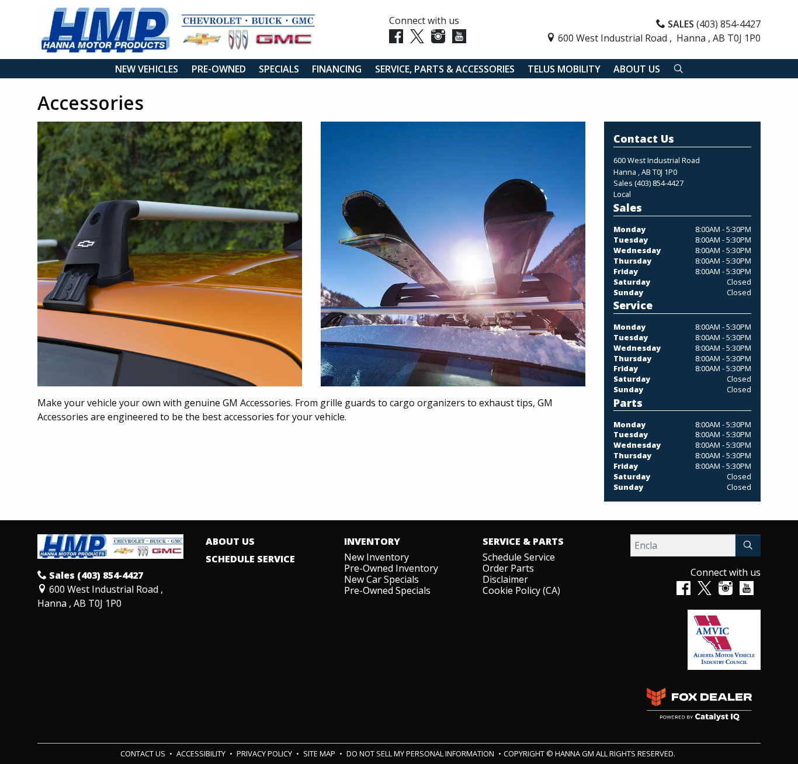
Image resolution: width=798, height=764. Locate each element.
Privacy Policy (265, 753)
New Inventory (376, 557)
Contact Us (143, 753)
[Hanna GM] (176, 29)
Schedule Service (250, 559)
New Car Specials (381, 579)
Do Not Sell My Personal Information (421, 753)
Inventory (372, 542)
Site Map (320, 753)
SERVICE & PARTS (523, 542)
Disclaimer (505, 579)
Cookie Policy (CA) (521, 590)
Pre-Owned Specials (387, 590)
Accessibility (201, 753)
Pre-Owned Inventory (391, 568)
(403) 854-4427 (658, 183)
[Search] (748, 545)
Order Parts (508, 568)
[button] (147, 69)
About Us (230, 542)
